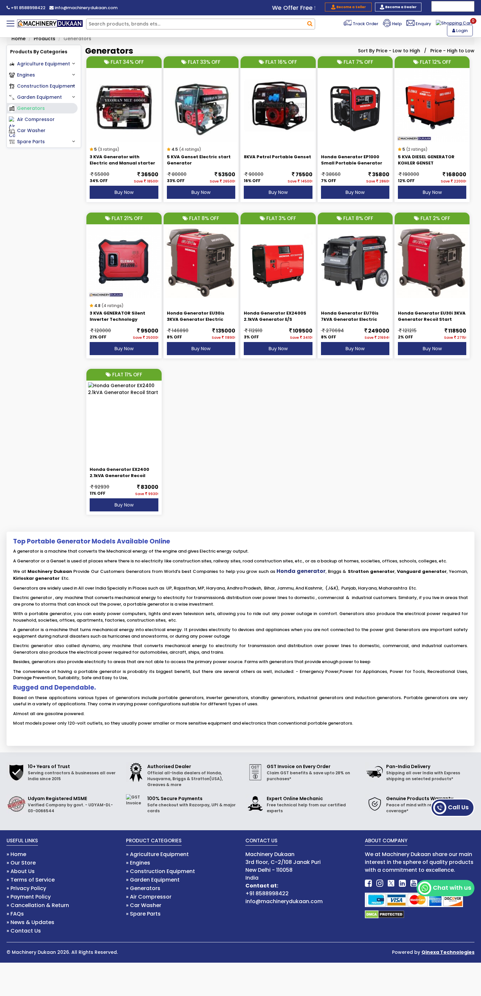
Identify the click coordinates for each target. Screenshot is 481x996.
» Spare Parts (143, 914)
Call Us (458, 807)
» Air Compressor (148, 897)
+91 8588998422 (27, 8)
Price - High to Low (452, 50)
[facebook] (368, 883)
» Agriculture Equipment (157, 854)
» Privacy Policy (26, 888)
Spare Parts (31, 141)
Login (461, 30)
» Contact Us (24, 931)
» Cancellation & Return (38, 905)
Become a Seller (351, 7)
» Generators (143, 888)
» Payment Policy (29, 897)
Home (18, 38)
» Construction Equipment (160, 871)
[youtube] (413, 883)
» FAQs (15, 914)
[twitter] (391, 883)
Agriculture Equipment (43, 63)
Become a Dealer (400, 7)
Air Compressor (36, 119)
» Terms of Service (31, 880)
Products (44, 38)
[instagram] (379, 883)
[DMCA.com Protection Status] (384, 914)
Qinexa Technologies (447, 952)
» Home (16, 854)
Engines (26, 75)
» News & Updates (30, 922)
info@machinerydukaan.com (85, 8)
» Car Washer (143, 905)
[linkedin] (402, 883)
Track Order (365, 24)
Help (396, 24)
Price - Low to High (398, 50)
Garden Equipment (39, 97)
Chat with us (452, 888)
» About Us (21, 871)
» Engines (138, 863)
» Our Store (21, 863)
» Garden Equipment (153, 880)
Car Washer (31, 130)
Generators (31, 108)
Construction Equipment (46, 86)
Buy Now (124, 192)
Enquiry (423, 24)
